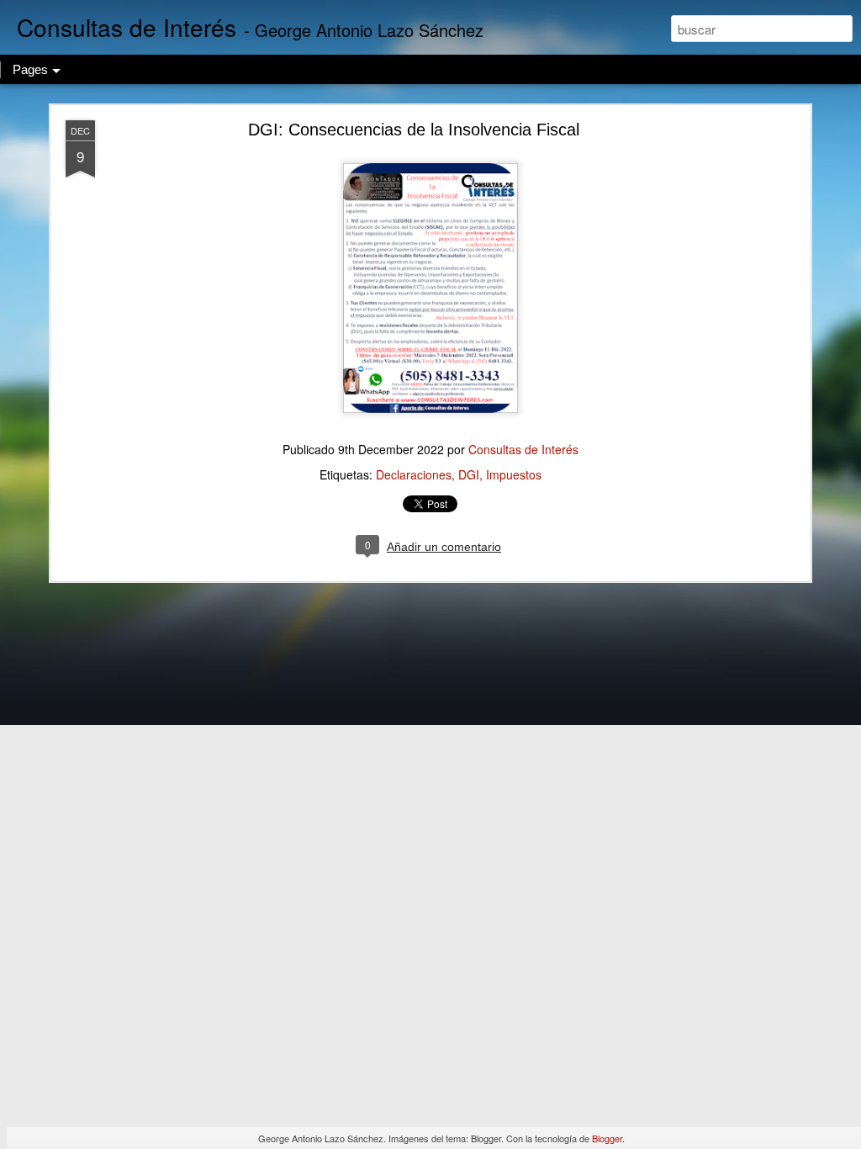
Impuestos (513, 474)
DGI (468, 474)
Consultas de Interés (523, 449)
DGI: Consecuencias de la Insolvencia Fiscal (413, 129)
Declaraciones (414, 474)
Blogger (607, 1138)
